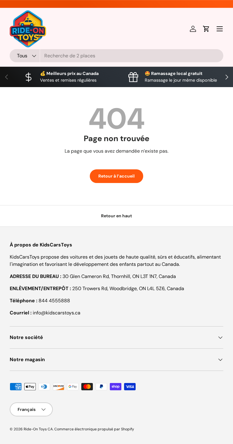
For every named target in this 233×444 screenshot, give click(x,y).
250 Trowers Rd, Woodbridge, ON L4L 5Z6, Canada (128, 288)
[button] (206, 29)
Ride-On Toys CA (38, 429)
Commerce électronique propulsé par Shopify (94, 429)
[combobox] (116, 55)
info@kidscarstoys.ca (56, 313)
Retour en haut (116, 216)
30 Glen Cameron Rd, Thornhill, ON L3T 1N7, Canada (119, 276)
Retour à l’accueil (116, 176)
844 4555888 (54, 300)
